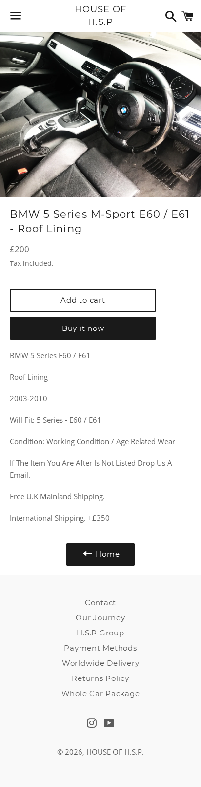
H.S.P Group (100, 632)
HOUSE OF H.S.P (100, 15)
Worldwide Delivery (101, 663)
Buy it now (83, 328)
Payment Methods (100, 648)
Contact (100, 602)
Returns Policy (100, 678)
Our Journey (100, 617)
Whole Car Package (100, 693)
